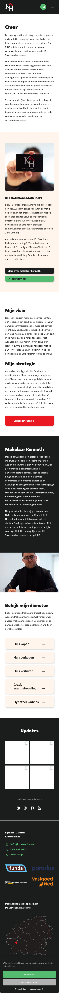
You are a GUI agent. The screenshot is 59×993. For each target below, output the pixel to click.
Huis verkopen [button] (24, 657)
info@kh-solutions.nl (22, 844)
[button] (52, 7)
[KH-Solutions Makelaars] (9, 7)
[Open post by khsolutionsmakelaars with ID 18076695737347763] (42, 777)
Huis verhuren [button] (23, 671)
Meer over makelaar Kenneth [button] (24, 271)
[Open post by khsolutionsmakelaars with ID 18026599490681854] (17, 777)
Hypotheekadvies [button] (26, 702)
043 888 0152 (18, 849)
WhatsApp (16, 854)
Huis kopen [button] (21, 644)
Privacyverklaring (35, 989)
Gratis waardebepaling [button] (25, 686)
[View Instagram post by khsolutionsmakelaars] (26, 761)
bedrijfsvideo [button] (19, 278)
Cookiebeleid (20, 989)
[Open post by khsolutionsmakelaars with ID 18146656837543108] (17, 752)
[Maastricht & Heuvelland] (29, 927)
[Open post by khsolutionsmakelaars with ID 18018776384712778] (42, 752)
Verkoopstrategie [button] (24, 420)
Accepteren (29, 974)
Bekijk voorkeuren (29, 982)
